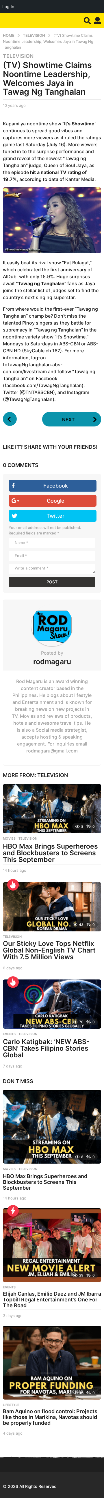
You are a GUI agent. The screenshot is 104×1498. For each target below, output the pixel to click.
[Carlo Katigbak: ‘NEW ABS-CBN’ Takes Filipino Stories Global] (52, 1004)
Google (55, 501)
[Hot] (13, 885)
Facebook (55, 486)
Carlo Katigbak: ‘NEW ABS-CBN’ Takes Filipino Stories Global (46, 1048)
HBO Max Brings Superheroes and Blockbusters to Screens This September (50, 853)
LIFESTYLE (11, 1405)
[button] (87, 20)
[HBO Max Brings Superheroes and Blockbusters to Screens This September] (52, 808)
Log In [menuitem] (8, 6)
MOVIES (9, 838)
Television (18, 56)
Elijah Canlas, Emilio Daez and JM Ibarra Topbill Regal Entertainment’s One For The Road (52, 1299)
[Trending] (13, 1211)
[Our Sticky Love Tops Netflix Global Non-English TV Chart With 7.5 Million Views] (52, 906)
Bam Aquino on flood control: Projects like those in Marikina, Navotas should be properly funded (50, 1417)
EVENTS (9, 1034)
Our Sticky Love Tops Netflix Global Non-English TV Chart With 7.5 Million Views (49, 950)
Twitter (55, 516)
